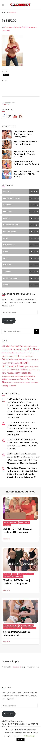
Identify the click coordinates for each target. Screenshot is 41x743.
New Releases (23, 373)
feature (30, 356)
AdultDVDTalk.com (29, 346)
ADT (3, 346)
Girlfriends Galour (12, 27)
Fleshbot (15, 359)
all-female (14, 349)
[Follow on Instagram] (20, 116)
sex (33, 379)
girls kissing (29, 367)
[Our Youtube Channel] (15, 116)
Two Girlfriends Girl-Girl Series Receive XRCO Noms (26, 174)
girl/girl (24, 363)
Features (6, 359)
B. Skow (34, 349)
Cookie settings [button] (29, 736)
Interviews (15, 370)
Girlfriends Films (13, 366)
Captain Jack (20, 353)
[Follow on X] (9, 116)
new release (8, 372)
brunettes (11, 353)
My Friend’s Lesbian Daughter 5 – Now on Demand (24, 154)
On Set (18, 628)
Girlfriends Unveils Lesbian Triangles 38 (21, 475)
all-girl (24, 349)
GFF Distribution (13, 363)
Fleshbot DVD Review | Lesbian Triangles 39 (16, 582)
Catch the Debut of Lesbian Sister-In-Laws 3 (26, 163)
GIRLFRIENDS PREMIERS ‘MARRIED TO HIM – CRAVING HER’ (21, 425)
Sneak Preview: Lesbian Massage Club (16, 633)
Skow (5, 382)
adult (8, 346)
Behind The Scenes (10, 522)
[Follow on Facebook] (4, 116)
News (21, 522)
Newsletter (22, 574)
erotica (18, 356)
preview (20, 376)
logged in (17, 667)
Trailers (27, 383)
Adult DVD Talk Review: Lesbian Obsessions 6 (17, 530)
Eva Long (24, 356)
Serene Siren (25, 379)
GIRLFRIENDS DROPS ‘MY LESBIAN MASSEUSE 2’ (21, 441)
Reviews (7, 525)
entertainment (8, 356)
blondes (5, 353)
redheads (26, 376)
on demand (14, 376)
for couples (34, 360)
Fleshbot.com (24, 359)
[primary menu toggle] (3, 5)
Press (27, 522)
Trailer (21, 383)
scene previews (14, 379)
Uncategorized (17, 576)
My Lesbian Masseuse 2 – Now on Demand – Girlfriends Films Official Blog (22, 471)
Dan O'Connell (29, 353)
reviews (5, 379)
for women (4, 363)
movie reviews (33, 370)
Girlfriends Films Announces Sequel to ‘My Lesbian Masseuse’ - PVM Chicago (23, 456)
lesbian (23, 369)
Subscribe (8, 320)
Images (30, 625)
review (32, 376)
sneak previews (13, 383)
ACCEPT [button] (20, 740)
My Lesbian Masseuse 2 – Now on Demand (26, 143)
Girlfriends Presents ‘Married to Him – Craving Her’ (24, 134)
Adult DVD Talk (17, 346)
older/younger (6, 376)
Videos (33, 628)
